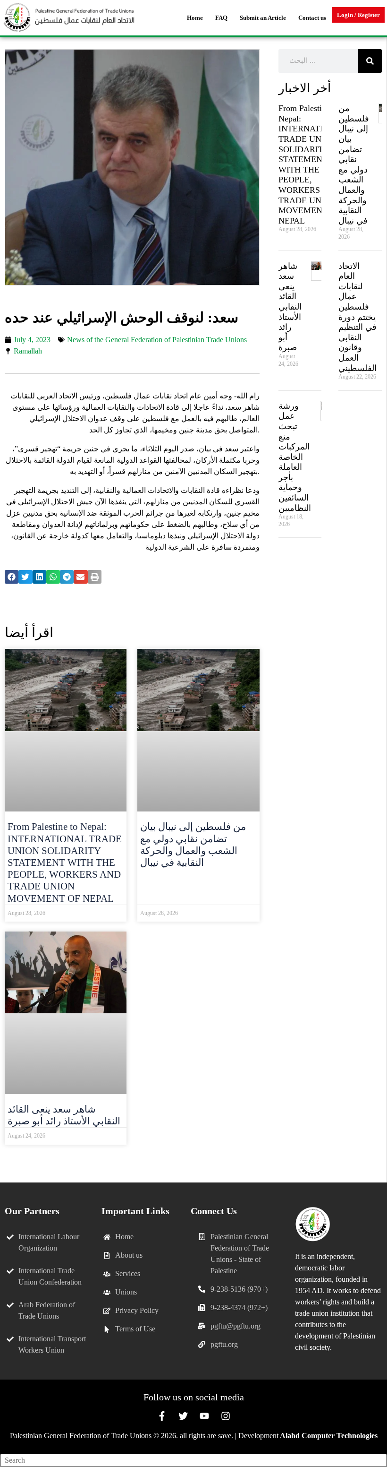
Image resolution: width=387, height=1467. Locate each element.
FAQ (221, 17)
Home (195, 17)
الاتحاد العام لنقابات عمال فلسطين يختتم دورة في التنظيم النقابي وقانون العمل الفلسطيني (357, 317)
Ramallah (28, 351)
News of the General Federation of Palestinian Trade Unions (157, 340)
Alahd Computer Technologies (329, 1436)
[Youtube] (204, 1416)
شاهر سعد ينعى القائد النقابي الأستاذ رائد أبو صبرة (64, 1115)
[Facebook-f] (161, 1416)
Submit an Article (263, 17)
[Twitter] (183, 1416)
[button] (11, 577)
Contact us (312, 17)
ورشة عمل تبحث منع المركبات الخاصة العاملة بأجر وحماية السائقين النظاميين (294, 457)
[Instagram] (225, 1416)
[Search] (370, 61)
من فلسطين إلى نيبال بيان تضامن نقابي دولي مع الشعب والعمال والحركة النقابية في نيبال (193, 844)
